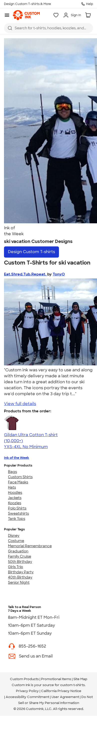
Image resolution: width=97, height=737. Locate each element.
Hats (12, 487)
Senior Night (19, 582)
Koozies (14, 503)
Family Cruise (19, 556)
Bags (12, 471)
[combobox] (48, 28)
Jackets (14, 498)
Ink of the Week (16, 458)
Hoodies (15, 492)
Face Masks (18, 482)
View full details (20, 403)
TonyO (59, 274)
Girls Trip (15, 567)
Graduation (18, 551)
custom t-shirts (72, 685)
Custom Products (24, 679)
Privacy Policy (27, 691)
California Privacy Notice (61, 691)
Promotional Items (56, 679)
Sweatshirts (18, 513)
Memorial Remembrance (30, 546)
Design (31, 251)
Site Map (80, 679)
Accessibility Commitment (27, 697)
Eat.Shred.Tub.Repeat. (25, 274)
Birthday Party (21, 572)
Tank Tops (16, 518)
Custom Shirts (20, 477)
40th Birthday (20, 577)
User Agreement (65, 697)
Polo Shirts (17, 508)
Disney (13, 535)
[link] (26, 15)
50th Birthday (20, 561)
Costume (16, 541)
